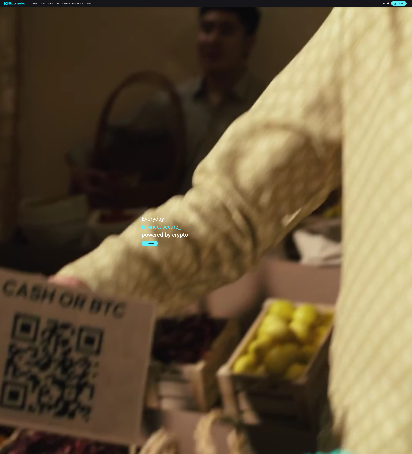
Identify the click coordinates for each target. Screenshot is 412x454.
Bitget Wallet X (77, 3)
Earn (57, 3)
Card (43, 3)
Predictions (66, 3)
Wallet (35, 3)
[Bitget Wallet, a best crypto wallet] (17, 3)
